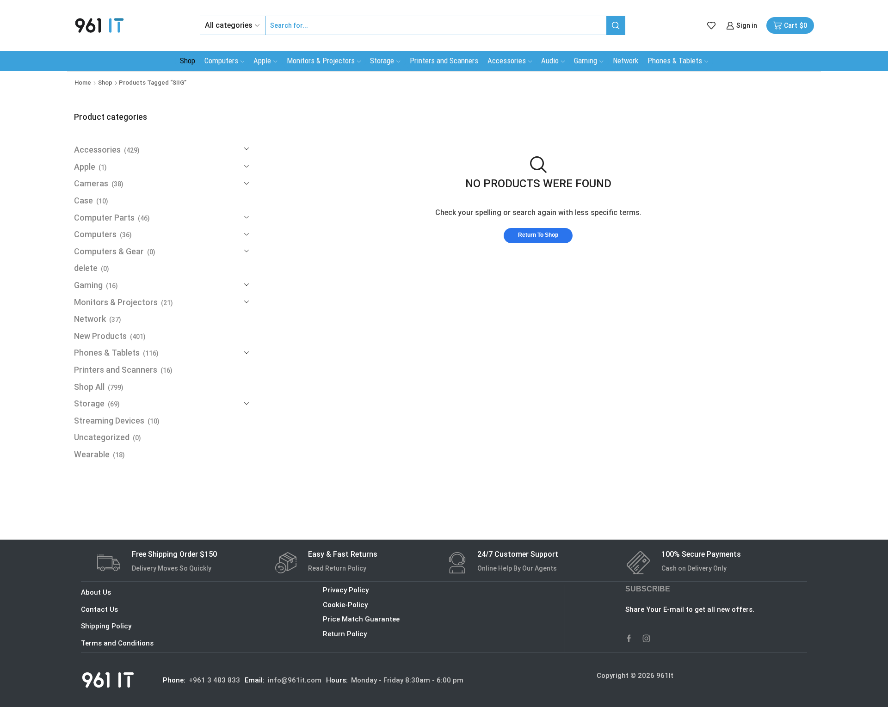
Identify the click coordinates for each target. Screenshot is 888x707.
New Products (100, 336)
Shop (187, 60)
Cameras (91, 183)
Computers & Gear (109, 251)
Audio (550, 60)
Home (82, 82)
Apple (262, 60)
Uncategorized (102, 437)
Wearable (92, 454)
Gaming (585, 60)
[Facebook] (629, 638)
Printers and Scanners (444, 60)
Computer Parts (104, 217)
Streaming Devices (109, 420)
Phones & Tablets (675, 60)
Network (625, 60)
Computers (221, 60)
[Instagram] (646, 638)
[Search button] (615, 25)
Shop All (89, 387)
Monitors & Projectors (321, 60)
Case (83, 200)
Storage (382, 60)
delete (86, 268)
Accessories (506, 60)
